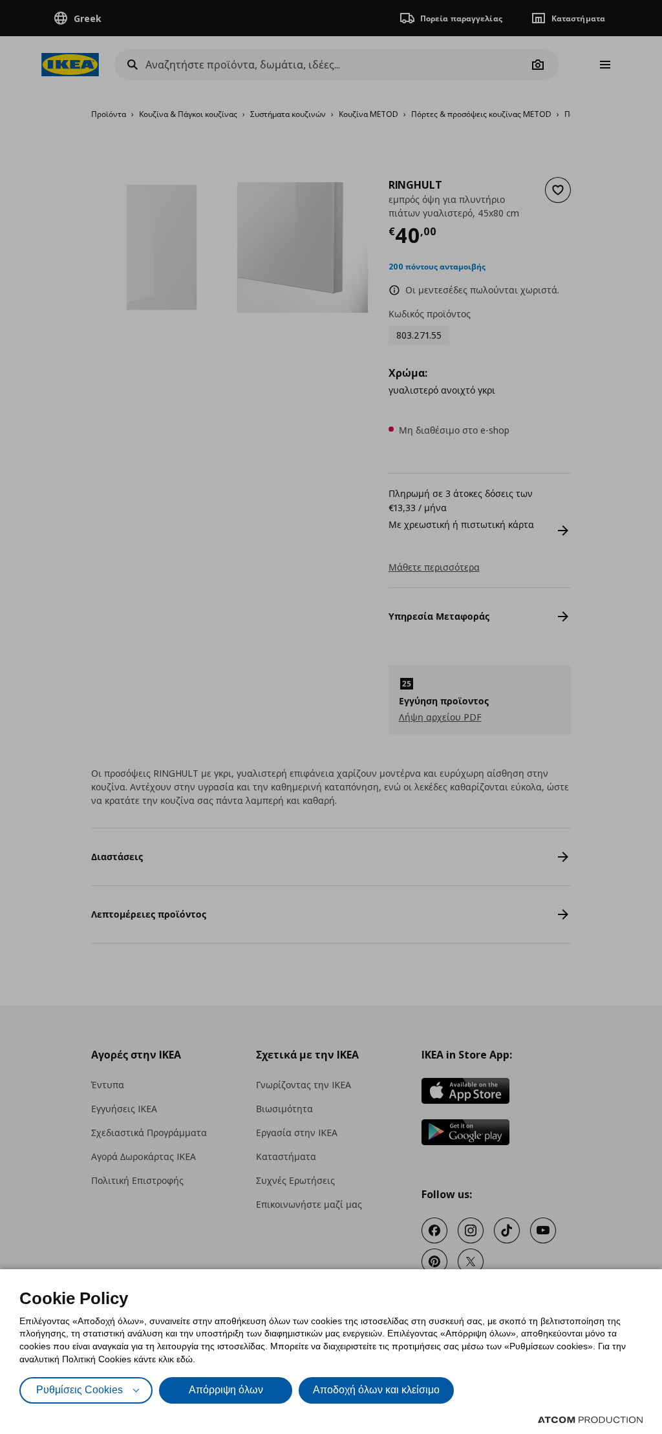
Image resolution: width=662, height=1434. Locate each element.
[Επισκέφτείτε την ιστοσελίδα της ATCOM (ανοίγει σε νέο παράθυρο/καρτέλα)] (590, 1419)
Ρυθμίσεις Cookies (79, 1389)
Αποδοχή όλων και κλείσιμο (376, 1389)
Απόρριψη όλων (226, 1389)
